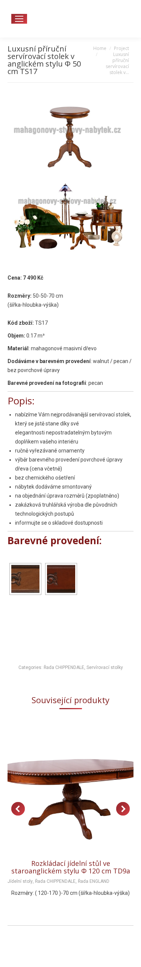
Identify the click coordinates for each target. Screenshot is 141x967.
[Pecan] (25, 579)
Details (81, 787)
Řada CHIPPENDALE (64, 667)
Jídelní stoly (20, 881)
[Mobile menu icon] (19, 19)
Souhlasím (70, 953)
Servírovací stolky (104, 667)
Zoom (60, 787)
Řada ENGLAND (93, 881)
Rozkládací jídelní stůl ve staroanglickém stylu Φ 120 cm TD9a (70, 867)
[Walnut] (61, 579)
